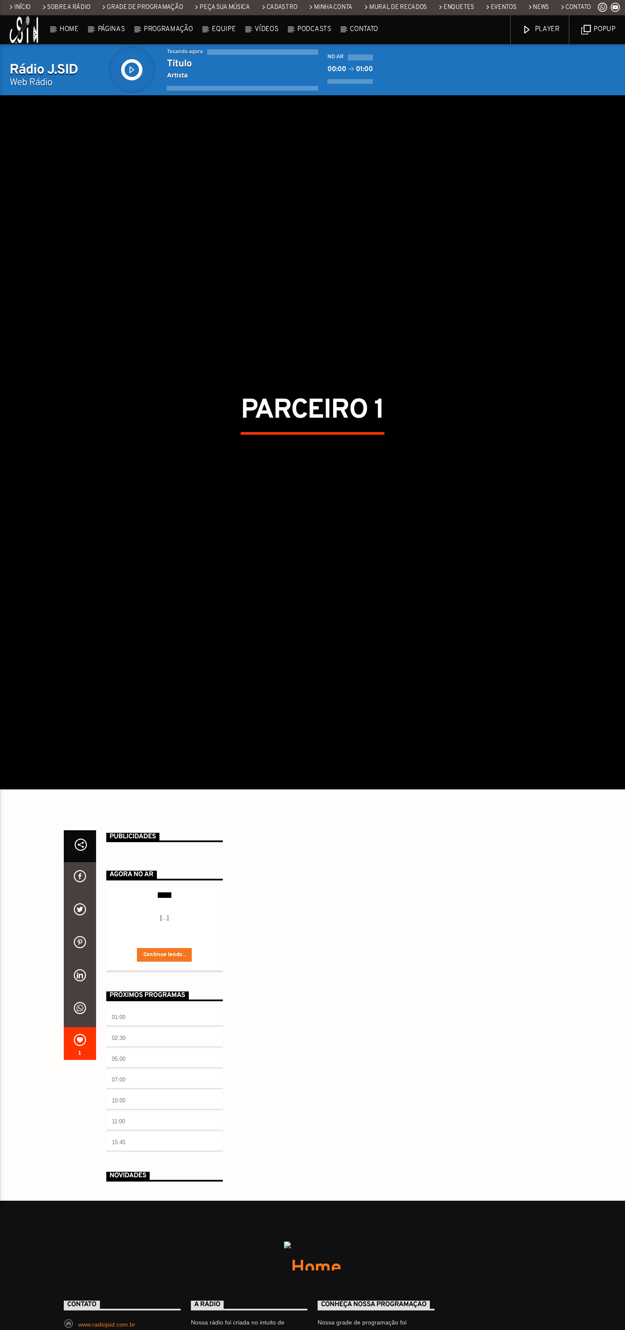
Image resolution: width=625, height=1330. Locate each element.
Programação (168, 29)
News (541, 7)
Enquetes (458, 7)
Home (69, 29)
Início (22, 7)
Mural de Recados (398, 7)
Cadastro (282, 7)
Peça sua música (224, 7)
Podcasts (314, 29)
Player (546, 29)
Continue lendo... (164, 1013)
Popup (604, 29)
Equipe (224, 29)
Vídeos (266, 29)
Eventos (504, 7)
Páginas (111, 29)
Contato (578, 7)
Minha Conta (333, 7)
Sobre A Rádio (68, 7)
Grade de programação (145, 7)
